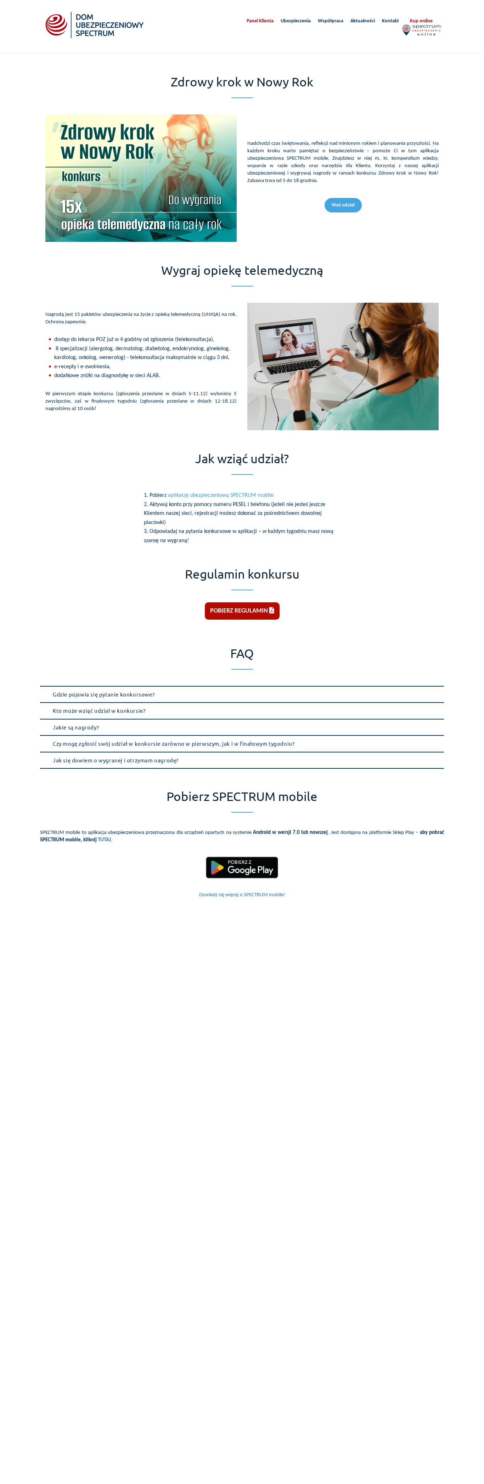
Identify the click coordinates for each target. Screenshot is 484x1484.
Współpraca (330, 21)
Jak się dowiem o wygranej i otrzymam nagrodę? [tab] (116, 760)
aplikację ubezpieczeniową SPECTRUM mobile (221, 495)
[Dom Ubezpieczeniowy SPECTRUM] (94, 25)
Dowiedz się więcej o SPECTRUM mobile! (242, 895)
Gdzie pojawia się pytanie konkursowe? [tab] (103, 694)
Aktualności (362, 21)
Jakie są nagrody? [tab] (76, 727)
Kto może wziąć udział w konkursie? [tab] (99, 710)
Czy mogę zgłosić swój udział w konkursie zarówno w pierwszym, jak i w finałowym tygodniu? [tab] (173, 743)
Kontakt (390, 21)
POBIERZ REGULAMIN (239, 611)
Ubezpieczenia (296, 21)
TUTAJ (104, 840)
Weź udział (343, 205)
